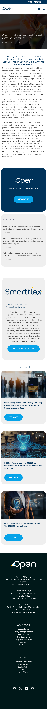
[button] (38, 8)
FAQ (23, 669)
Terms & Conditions (23, 662)
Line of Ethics (23, 672)
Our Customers (23, 637)
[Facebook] (14, 688)
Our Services (23, 634)
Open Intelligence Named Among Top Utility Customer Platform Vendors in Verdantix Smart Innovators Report (23, 241)
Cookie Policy (23, 667)
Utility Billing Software (23, 632)
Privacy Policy (23, 664)
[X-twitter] (20, 688)
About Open (23, 629)
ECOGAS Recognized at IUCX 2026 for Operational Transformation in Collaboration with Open (23, 465)
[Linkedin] (26, 688)
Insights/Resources (23, 640)
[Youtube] (32, 688)
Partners (23, 642)
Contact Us (23, 645)
